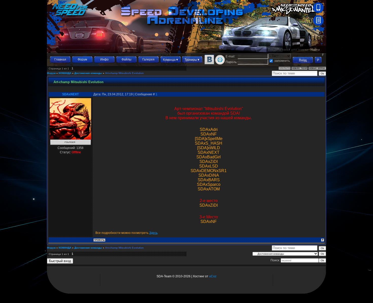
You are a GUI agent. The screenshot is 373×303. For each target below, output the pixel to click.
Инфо (104, 59)
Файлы (126, 59)
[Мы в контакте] (209, 63)
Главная (60, 59)
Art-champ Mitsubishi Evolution (124, 73)
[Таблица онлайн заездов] (318, 24)
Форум (82, 59)
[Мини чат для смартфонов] (318, 11)
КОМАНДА (65, 73)
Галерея (148, 59)
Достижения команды (88, 73)
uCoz (212, 276)
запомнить (282, 61)
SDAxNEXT (70, 94)
